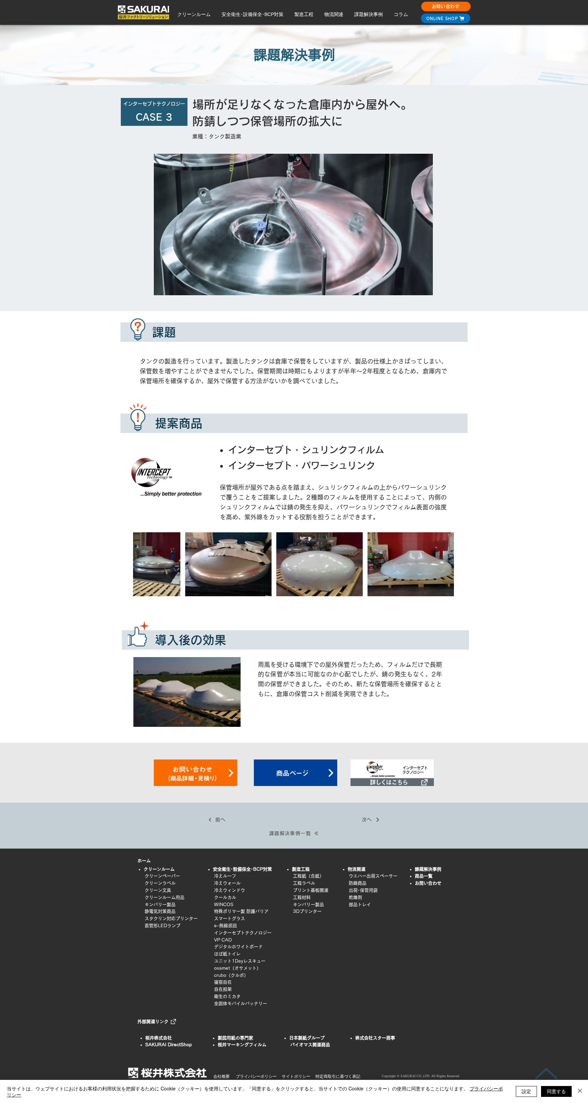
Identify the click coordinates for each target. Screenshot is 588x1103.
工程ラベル (304, 883)
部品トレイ (360, 904)
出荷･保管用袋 (363, 890)
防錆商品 (357, 883)
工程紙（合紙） (308, 876)
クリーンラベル (160, 883)
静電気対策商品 (160, 911)
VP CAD (223, 940)
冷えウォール (227, 883)
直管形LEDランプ (162, 925)
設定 (526, 1091)
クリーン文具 (158, 890)
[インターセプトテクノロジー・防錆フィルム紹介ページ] (392, 772)
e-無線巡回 (225, 925)
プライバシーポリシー (256, 1076)
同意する (556, 1091)
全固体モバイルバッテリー (240, 1003)
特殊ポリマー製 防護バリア (241, 911)
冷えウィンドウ (229, 890)
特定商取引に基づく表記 (337, 1076)
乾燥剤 (355, 897)
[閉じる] (580, 1091)
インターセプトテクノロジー (243, 933)
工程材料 (302, 897)
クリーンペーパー (162, 876)
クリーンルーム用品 (164, 897)
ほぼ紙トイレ (223, 954)
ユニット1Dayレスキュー (239, 961)
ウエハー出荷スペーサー (373, 876)
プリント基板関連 (310, 890)
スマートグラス (229, 918)
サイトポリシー (296, 1076)
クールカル (220, 897)
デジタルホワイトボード (238, 947)
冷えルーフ (225, 876)
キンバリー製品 (160, 904)
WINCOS (223, 904)
